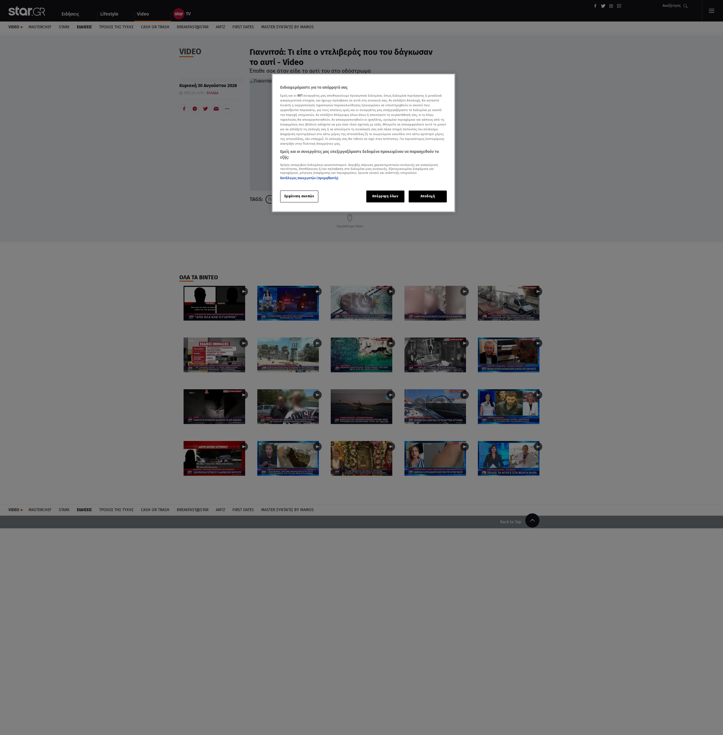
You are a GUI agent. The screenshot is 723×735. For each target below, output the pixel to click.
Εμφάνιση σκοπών (299, 196)
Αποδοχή (428, 196)
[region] (363, 143)
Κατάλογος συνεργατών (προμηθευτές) (309, 178)
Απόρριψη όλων (385, 196)
